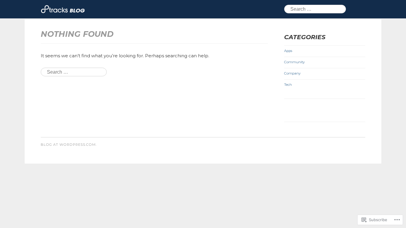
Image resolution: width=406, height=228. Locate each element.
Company (292, 73)
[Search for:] (74, 72)
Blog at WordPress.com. (69, 144)
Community (294, 62)
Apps (288, 51)
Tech (288, 85)
